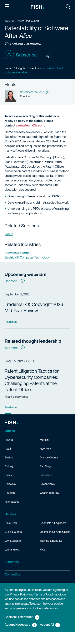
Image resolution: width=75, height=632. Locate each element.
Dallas (8, 475)
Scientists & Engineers (53, 523)
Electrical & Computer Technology (27, 257)
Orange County (49, 457)
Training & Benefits (51, 541)
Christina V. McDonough (34, 92)
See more (11, 281)
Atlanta (9, 440)
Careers (10, 514)
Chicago (9, 466)
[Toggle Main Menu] (7, 7)
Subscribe (26, 54)
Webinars (35, 68)
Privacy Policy (19, 594)
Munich (44, 440)
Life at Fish (11, 523)
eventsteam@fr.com (30, 125)
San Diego (46, 466)
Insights (20, 68)
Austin (8, 449)
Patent (9, 234)
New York (45, 449)
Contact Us (12, 574)
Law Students (13, 541)
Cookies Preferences (19, 617)
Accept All (47, 625)
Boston (9, 457)
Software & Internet (18, 252)
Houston (10, 493)
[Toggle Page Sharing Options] (48, 56)
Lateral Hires (12, 549)
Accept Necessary (18, 625)
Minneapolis (12, 502)
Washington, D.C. (49, 493)
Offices (10, 430)
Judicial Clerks (13, 532)
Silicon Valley (47, 484)
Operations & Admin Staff (55, 532)
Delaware (10, 484)
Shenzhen (46, 475)
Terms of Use (42, 594)
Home (8, 68)
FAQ (42, 549)
